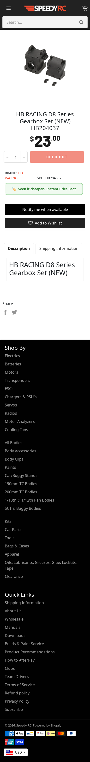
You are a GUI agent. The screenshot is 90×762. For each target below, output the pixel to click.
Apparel (12, 554)
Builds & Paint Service (24, 643)
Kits (8, 521)
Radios (11, 413)
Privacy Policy (17, 701)
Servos (11, 405)
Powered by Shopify (47, 725)
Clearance (14, 576)
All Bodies (13, 442)
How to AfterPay (20, 660)
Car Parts (13, 529)
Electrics (12, 355)
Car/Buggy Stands (21, 475)
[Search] (81, 22)
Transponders (17, 380)
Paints (10, 467)
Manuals (12, 627)
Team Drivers (17, 676)
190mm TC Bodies (21, 483)
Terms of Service (20, 684)
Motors (11, 372)
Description (19, 248)
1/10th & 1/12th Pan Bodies (29, 500)
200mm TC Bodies (21, 492)
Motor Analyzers (20, 421)
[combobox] (16, 752)
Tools (9, 537)
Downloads (15, 635)
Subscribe (14, 709)
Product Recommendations (30, 652)
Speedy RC (23, 725)
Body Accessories (20, 451)
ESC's (9, 388)
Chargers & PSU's (21, 396)
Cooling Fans (16, 429)
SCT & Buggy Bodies (23, 508)
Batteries (13, 364)
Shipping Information (58, 248)
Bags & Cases (17, 546)
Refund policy (17, 693)
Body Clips (14, 459)
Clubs (10, 668)
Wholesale (14, 619)
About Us (13, 611)
